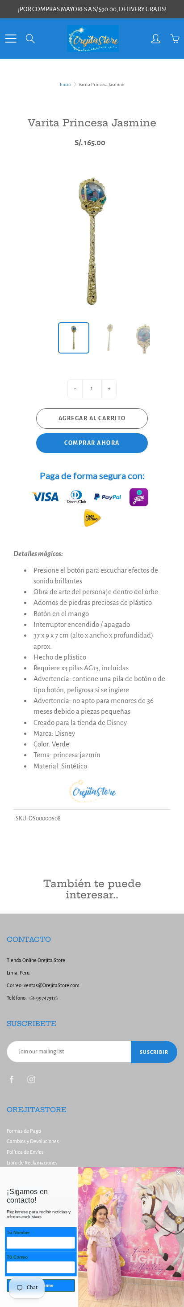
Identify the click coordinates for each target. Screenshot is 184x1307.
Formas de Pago (24, 1131)
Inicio (65, 84)
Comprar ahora (92, 443)
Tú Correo (17, 1257)
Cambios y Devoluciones (33, 1141)
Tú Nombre (18, 1232)
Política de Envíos (25, 1152)
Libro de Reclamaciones (32, 1163)
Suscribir (154, 1052)
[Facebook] (11, 1079)
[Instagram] (31, 1079)
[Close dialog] (179, 1172)
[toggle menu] (10, 38)
